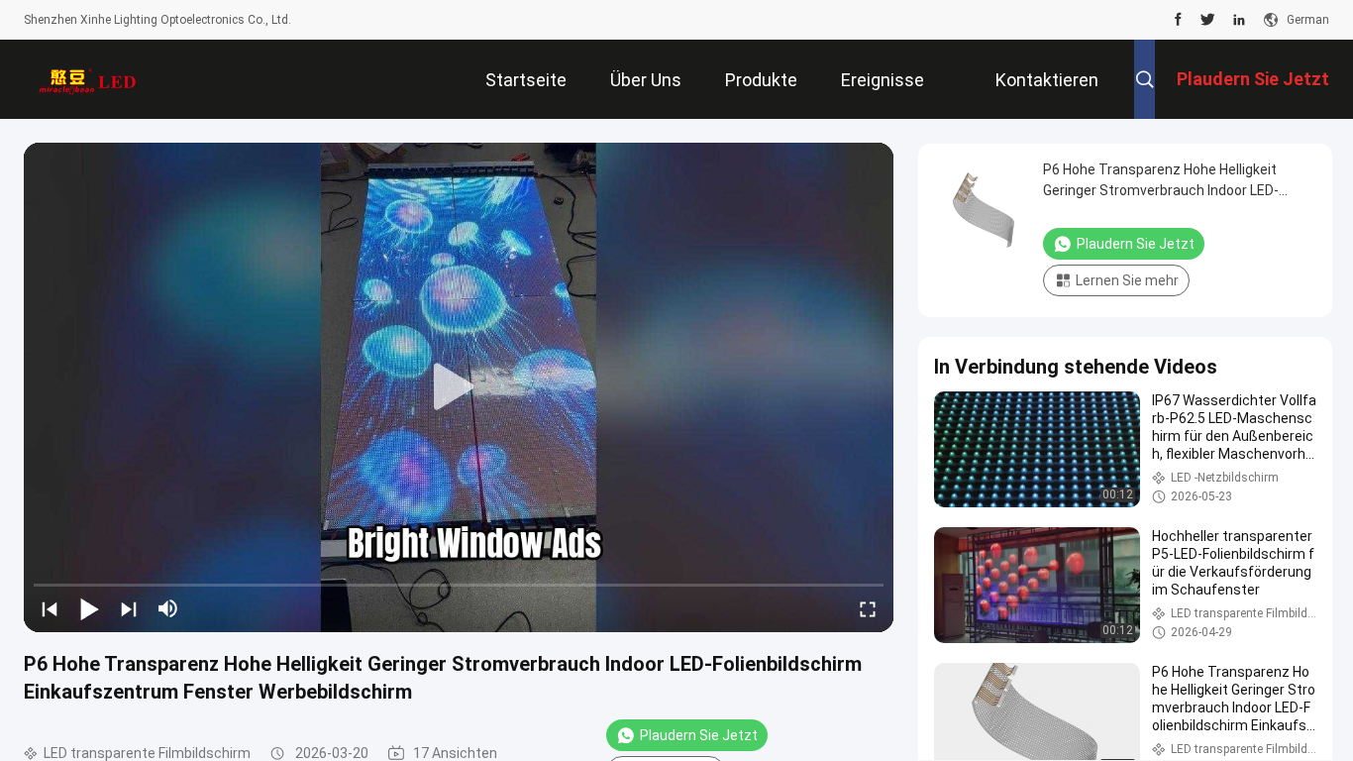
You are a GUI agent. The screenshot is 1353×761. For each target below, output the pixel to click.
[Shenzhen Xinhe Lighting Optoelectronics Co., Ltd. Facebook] (1178, 20)
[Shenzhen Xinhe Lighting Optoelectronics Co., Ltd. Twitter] (1207, 20)
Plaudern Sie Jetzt (699, 735)
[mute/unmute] (168, 608)
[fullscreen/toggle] (867, 608)
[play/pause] (89, 608)
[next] (129, 608)
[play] (458, 387)
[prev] (49, 608)
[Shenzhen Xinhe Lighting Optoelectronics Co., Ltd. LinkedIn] (1239, 20)
